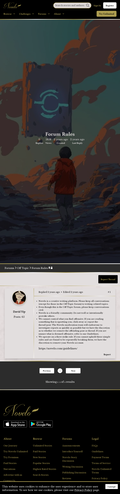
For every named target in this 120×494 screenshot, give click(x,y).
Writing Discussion (72, 466)
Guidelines (92, 334)
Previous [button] (47, 370)
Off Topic (23, 268)
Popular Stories (41, 463)
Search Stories (41, 475)
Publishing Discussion (74, 472)
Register (110, 5)
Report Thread (108, 279)
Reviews (66, 478)
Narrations (9, 469)
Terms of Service (101, 463)
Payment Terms (100, 457)
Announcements (71, 445)
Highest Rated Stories (44, 469)
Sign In (97, 5)
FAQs (95, 445)
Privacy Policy (100, 478)
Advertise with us (13, 475)
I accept (111, 486)
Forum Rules (40, 268)
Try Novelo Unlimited (16, 451)
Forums (9, 268)
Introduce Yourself (72, 451)
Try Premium (11, 457)
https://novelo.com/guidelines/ (58, 348)
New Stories (39, 457)
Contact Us (9, 481)
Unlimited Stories (42, 445)
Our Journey (10, 445)
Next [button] (73, 370)
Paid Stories (10, 463)
